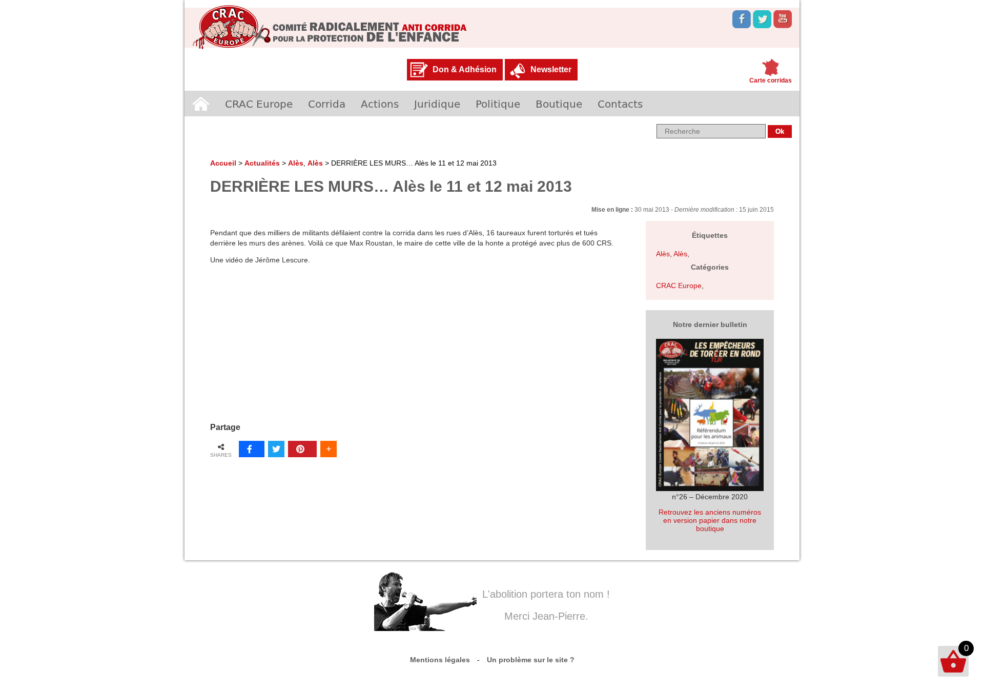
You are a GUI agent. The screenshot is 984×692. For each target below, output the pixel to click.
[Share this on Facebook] (251, 449)
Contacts (620, 103)
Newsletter (550, 69)
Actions (380, 103)
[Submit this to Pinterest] (302, 449)
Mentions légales (440, 660)
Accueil (200, 103)
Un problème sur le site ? (531, 660)
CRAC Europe (259, 103)
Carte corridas (770, 80)
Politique (498, 103)
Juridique (437, 103)
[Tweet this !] (276, 449)
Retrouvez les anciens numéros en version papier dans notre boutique (710, 520)
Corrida (326, 103)
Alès (295, 163)
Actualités (262, 163)
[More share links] (328, 449)
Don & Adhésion (465, 69)
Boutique (559, 103)
